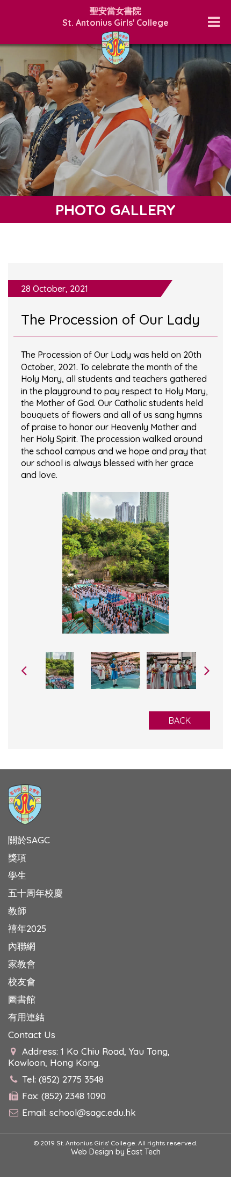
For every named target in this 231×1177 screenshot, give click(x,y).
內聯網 (21, 946)
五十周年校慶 (35, 893)
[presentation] (24, 670)
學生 (17, 875)
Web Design (92, 1152)
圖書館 (21, 999)
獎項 (17, 857)
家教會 (21, 963)
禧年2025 (27, 928)
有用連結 (26, 1016)
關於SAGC (29, 839)
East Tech (144, 1152)
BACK (180, 720)
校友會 (21, 981)
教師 (17, 910)
